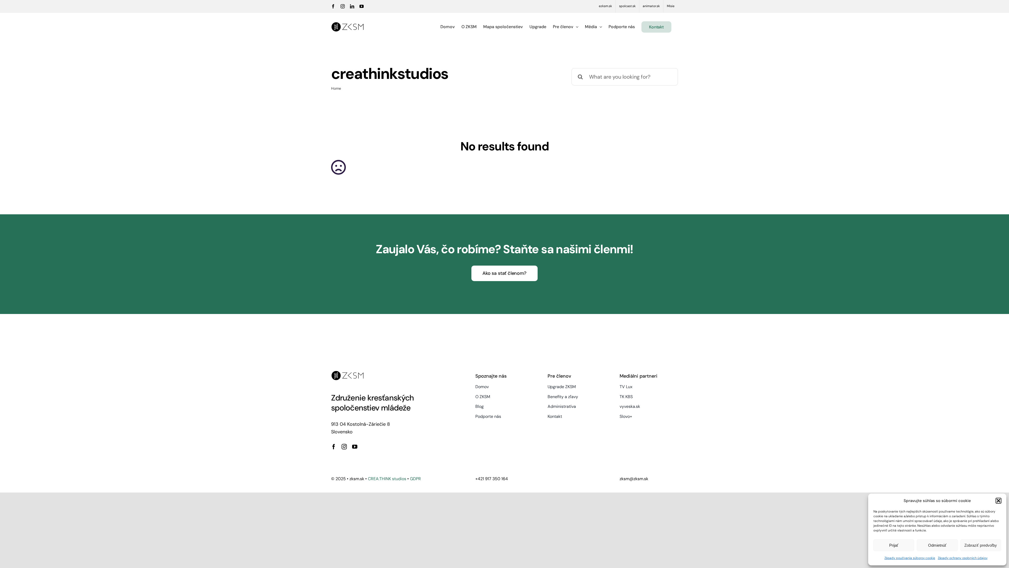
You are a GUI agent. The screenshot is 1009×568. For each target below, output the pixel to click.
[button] (998, 500)
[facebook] (333, 446)
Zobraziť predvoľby (980, 545)
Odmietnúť (937, 545)
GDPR (415, 478)
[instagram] (344, 446)
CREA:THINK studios (387, 478)
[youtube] (354, 446)
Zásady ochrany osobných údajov (962, 558)
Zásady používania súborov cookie (909, 558)
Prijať (893, 545)
